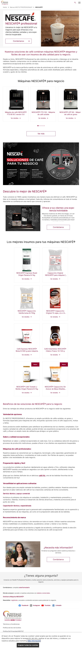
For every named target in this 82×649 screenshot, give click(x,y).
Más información (34, 641)
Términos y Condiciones (11, 624)
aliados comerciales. (43, 593)
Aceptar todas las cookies (28, 645)
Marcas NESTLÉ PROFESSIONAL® (21, 7)
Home (5, 7)
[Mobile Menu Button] (79, 2)
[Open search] (75, 2)
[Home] (4, 2)
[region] (41, 641)
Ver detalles (15, 104)
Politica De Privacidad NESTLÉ (13, 631)
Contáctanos (18, 41)
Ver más (41, 134)
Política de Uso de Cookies (12, 627)
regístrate (14, 600)
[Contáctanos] (23, 218)
